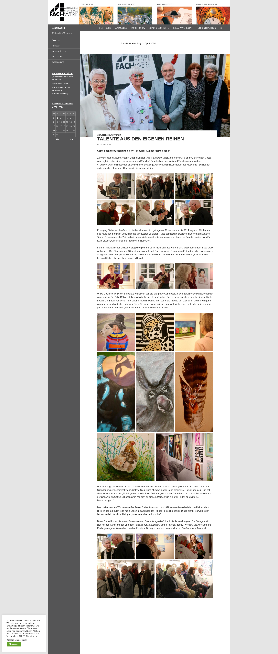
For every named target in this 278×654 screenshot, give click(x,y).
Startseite (105, 28)
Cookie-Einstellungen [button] (17, 640)
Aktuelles (121, 28)
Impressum (57, 57)
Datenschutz (58, 62)
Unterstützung (59, 51)
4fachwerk (58, 27)
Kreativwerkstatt (183, 28)
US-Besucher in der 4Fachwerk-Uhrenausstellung (61, 90)
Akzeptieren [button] (14, 644)
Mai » (72, 139)
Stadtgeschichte (159, 28)
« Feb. (56, 139)
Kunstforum (138, 28)
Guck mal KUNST (60, 83)
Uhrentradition (207, 28)
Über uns (56, 40)
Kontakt (56, 46)
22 (54, 130)
